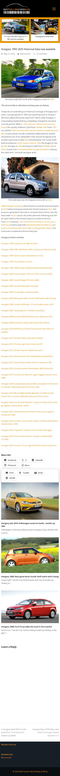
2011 (50, 209)
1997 (54, 127)
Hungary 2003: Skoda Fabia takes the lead (19, 286)
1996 (45, 127)
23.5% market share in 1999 (29, 143)
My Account (6, 757)
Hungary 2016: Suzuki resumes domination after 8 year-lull (27, 368)
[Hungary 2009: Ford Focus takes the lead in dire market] (30, 606)
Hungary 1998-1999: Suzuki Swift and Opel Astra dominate (26, 267)
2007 (3, 149)
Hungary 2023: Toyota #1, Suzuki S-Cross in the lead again (26, 430)
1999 (52, 99)
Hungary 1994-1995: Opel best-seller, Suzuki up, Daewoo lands (28, 249)
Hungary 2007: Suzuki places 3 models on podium (23, 310)
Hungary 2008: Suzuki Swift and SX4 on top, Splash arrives (26, 316)
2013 (8, 221)
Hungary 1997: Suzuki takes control (16, 261)
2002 (5, 146)
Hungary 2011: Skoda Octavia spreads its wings (22, 338)
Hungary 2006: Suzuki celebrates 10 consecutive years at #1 (27, 304)
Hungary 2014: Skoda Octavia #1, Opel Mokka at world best (27, 356)
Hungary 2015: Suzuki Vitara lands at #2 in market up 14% (26, 362)
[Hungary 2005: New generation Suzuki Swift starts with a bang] (30, 555)
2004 (20, 146)
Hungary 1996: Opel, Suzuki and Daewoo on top (22, 255)
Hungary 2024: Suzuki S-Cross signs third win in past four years (29, 445)
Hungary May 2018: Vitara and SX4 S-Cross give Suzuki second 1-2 (45, 732)
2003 (26, 139)
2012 (15, 215)
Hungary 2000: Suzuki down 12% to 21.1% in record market (26, 273)
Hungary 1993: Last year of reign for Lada (19, 243)
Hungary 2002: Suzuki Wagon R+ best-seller (20, 280)
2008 (52, 146)
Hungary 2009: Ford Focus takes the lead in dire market (25, 322)
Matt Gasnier (25, 54)
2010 (5, 209)
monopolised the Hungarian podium (33, 149)
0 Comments (41, 54)
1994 (38, 127)
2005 (45, 146)
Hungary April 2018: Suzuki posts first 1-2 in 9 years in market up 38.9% (13, 732)
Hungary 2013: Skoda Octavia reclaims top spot (22, 350)
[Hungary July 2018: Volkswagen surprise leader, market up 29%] (30, 500)
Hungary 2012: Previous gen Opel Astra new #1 (21, 344)
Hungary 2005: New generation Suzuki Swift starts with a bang (28, 298)
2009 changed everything (12, 206)
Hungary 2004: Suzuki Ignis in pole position (20, 292)
